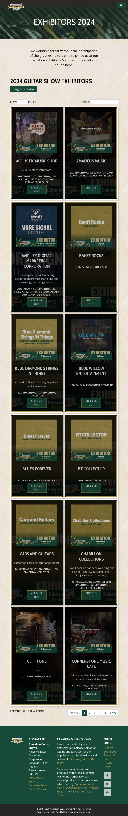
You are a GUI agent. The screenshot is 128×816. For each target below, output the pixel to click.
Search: (85, 102)
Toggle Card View (23, 89)
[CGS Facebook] (107, 775)
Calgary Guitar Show (77, 787)
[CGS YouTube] (107, 792)
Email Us (34, 781)
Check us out (36, 189)
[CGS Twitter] (107, 784)
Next (113, 712)
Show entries (23, 101)
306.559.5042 (36, 778)
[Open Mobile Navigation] (121, 5)
